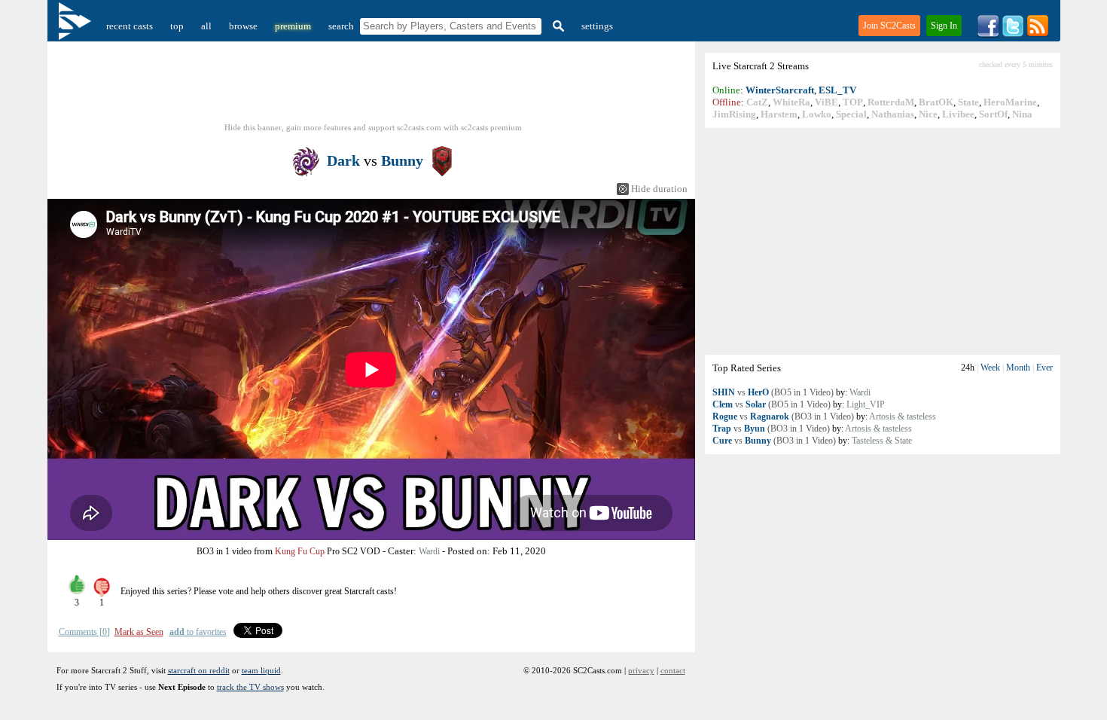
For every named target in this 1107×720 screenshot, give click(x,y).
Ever (1044, 367)
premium (293, 26)
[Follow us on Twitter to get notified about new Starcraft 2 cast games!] (1013, 34)
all (206, 26)
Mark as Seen (138, 632)
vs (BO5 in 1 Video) (773, 392)
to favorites (198, 632)
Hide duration (659, 188)
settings (597, 26)
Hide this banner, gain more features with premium (373, 127)
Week (990, 367)
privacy (641, 670)
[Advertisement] (882, 241)
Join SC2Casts (889, 25)
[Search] (556, 26)
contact (672, 670)
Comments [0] (84, 632)
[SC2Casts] (77, 26)
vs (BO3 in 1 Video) (783, 416)
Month (1018, 367)
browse (243, 26)
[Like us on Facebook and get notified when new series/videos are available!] (988, 34)
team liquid (261, 670)
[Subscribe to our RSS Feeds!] (1037, 34)
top (177, 26)
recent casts (129, 26)
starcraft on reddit (199, 670)
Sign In (944, 25)
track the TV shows (250, 686)
